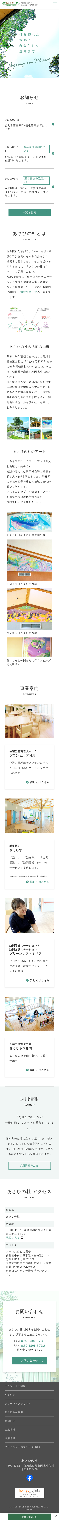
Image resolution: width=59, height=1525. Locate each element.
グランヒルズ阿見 (15, 1386)
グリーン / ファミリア (18, 1403)
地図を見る (13, 1237)
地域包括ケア (28, 292)
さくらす (10, 1394)
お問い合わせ (29, 1360)
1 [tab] (23, 83)
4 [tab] (36, 83)
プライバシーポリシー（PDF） (23, 1447)
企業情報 (10, 1429)
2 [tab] (27, 83)
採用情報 (10, 1438)
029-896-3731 (33, 1341)
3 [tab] (31, 83)
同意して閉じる (29, 1517)
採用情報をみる (29, 1165)
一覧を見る (29, 212)
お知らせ (10, 1421)
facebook (29, 1478)
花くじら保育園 (14, 1412)
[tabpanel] (29, 43)
